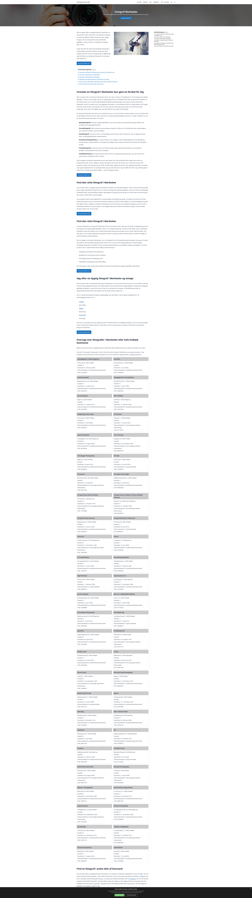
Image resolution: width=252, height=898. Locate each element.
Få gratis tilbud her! (126, 18)
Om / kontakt (165, 2)
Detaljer (139, 892)
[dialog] (126, 892)
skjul (94, 69)
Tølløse (81, 308)
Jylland (145, 2)
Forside (139, 2)
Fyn (150, 2)
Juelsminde (82, 315)
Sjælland (156, 2)
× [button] (250, 888)
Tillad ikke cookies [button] (131, 895)
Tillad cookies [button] (119, 895)
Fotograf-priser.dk (83, 2)
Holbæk (81, 302)
